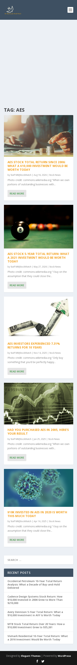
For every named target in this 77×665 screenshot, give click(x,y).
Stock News (55, 174)
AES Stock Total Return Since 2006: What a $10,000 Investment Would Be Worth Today (38, 166)
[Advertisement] (38, 60)
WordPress (64, 655)
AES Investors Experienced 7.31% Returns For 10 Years (34, 345)
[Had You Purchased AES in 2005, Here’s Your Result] (38, 403)
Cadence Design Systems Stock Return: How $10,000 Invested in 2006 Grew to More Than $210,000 (35, 600)
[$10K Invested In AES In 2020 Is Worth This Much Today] (38, 488)
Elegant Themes (30, 655)
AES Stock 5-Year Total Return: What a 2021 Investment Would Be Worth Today (38, 257)
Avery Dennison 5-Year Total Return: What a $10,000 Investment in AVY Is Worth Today (35, 613)
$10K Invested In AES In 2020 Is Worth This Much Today (37, 514)
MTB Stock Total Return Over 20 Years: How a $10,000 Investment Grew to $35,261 (36, 625)
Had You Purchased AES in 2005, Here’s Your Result (38, 432)
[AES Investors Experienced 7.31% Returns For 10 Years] (38, 317)
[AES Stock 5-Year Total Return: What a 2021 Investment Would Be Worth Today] (38, 226)
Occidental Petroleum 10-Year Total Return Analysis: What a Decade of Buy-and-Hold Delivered (35, 584)
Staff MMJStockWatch (21, 174)
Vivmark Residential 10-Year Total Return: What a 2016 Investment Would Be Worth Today (38, 637)
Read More (17, 193)
